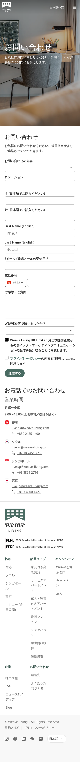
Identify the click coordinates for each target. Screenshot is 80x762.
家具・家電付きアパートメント (38, 603)
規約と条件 (12, 728)
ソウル (10, 575)
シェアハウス (38, 632)
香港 (8, 567)
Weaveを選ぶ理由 (64, 569)
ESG (8, 686)
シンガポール (13, 585)
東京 (8, 596)
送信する (15, 373)
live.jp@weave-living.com (30, 486)
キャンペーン (64, 582)
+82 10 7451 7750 (29, 453)
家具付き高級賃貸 (38, 569)
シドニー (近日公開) (14, 607)
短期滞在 (37, 656)
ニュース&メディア (14, 696)
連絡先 (35, 675)
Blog (8, 707)
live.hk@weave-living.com (30, 428)
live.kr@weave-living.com (30, 447)
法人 (59, 593)
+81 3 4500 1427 (29, 492)
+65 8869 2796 (27, 472)
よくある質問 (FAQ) (38, 685)
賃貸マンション (38, 619)
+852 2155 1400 (28, 434)
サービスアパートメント (38, 585)
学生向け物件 (38, 645)
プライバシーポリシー (25, 358)
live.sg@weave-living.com (30, 467)
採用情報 (11, 678)
